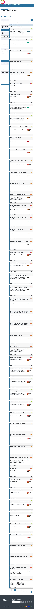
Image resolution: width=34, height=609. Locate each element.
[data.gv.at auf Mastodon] (23, 602)
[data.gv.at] (30, 598)
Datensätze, (3, 4)
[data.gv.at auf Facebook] (25, 602)
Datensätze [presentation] (11, 22)
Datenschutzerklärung (5, 600)
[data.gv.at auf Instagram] (29, 602)
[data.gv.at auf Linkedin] (27, 602)
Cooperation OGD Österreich (6, 606)
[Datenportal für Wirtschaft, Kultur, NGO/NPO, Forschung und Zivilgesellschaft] (31, 606)
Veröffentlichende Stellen (16, 4)
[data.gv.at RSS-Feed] (31, 602)
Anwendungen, (8, 4)
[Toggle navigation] (32, 2)
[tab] (11, 22)
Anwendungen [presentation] (16, 22)
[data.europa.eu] (29, 606)
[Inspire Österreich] (26, 606)
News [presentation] (20, 22)
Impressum (3, 599)
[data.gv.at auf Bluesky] (21, 602)
